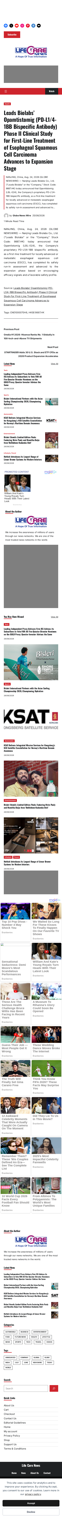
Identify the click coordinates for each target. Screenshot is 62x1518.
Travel (13, 453)
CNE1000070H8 (18, 312)
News (7, 1342)
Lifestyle (7, 453)
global (37, 1357)
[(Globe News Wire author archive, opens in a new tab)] (6, 217)
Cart (6, 1409)
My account (10, 1431)
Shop (7, 1440)
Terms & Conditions (15, 1448)
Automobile (8, 414)
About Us (9, 1405)
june (26, 1362)
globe (47, 1357)
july (17, 1362)
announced (10, 1357)
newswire (37, 1362)
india (7, 1362)
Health (7, 104)
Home (7, 1426)
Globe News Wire (22, 215)
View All (54, 363)
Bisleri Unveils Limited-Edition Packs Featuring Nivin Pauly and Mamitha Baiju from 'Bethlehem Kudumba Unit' (21, 440)
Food (7, 1337)
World (8, 1367)
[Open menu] (6, 91)
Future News (20, 1337)
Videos (49, 1342)
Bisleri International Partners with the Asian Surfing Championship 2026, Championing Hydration (23, 401)
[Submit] (54, 1388)
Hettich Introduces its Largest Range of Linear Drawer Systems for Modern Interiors (23, 458)
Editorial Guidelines (15, 1422)
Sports (6, 395)
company (24, 1357)
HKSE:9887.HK (36, 312)
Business (24, 1332)
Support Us (10, 1444)
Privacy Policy (12, 1435)
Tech (5, 370)
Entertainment (9, 433)
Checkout (9, 1413)
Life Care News (31, 1465)
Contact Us (10, 1418)
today (49, 1362)
